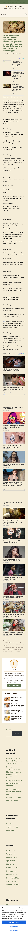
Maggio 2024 (11, 857)
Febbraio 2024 (12, 868)
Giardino (7, 640)
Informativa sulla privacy (10, 2)
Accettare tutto (14, 922)
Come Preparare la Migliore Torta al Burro (14, 791)
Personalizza (14, 926)
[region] (14, 919)
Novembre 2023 (12, 878)
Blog (8, 905)
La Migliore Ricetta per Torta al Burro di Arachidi (14, 783)
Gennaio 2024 (11, 871)
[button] (26, 14)
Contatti (17, 0)
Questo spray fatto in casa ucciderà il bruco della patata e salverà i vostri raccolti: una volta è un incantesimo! (13, 649)
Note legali (22, 2)
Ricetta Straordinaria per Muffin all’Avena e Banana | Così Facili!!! (13, 772)
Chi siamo (10, 0)
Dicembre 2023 (12, 874)
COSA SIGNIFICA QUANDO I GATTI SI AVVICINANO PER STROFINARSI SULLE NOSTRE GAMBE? (13, 644)
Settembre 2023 (13, 885)
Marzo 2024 (11, 864)
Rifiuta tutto (14, 930)
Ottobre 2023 (11, 881)
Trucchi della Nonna (15, 6)
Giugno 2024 (11, 854)
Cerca (8, 730)
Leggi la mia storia (14, 685)
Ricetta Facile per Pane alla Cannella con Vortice (14, 761)
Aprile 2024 (10, 861)
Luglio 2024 (10, 850)
